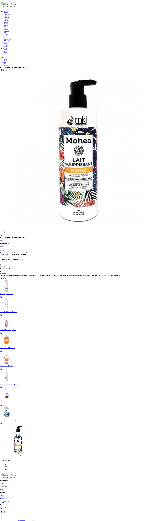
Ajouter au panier (2, 296)
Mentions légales (4, 495)
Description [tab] (3, 248)
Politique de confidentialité (5, 496)
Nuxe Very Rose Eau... (6, 294)
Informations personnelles (5, 501)
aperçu (1, 297)
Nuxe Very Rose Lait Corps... (8, 384)
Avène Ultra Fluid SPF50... (7, 348)
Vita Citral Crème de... (6, 366)
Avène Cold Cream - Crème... (8, 312)
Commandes (3, 502)
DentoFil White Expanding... (8, 420)
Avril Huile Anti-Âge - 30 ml (8, 330)
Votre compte (2, 498)
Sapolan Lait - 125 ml (6, 402)
